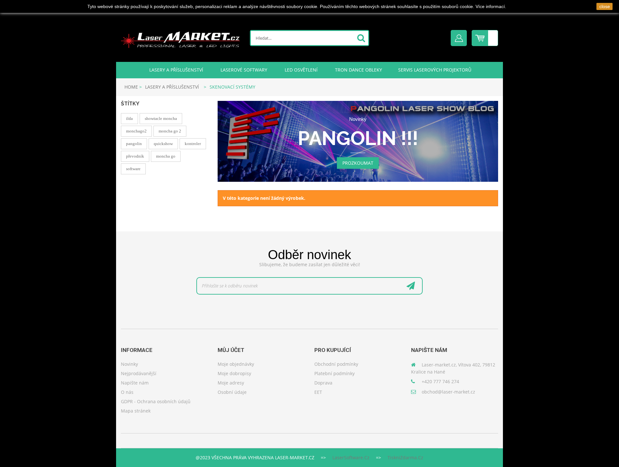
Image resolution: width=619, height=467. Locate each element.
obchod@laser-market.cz (448, 392)
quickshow (163, 143)
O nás (127, 392)
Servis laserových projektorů (434, 70)
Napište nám (135, 383)
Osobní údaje (232, 392)
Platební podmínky (334, 373)
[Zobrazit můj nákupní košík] (485, 33)
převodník (135, 156)
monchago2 (136, 131)
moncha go (165, 156)
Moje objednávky (236, 364)
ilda (129, 118)
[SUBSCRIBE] (410, 287)
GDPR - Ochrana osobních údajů (156, 401)
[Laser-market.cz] (180, 39)
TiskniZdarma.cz (405, 457)
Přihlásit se (459, 38)
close (604, 6)
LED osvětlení (300, 70)
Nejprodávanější (138, 373)
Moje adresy (231, 383)
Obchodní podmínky (336, 364)
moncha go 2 (170, 131)
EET (318, 392)
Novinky (129, 364)
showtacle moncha (161, 118)
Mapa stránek (136, 411)
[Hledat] (361, 38)
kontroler (193, 143)
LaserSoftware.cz (350, 457)
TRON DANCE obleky (358, 70)
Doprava (323, 383)
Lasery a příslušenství (175, 70)
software (133, 168)
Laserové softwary (243, 70)
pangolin (134, 143)
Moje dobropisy (234, 373)
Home (131, 87)
